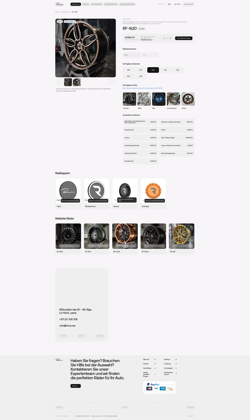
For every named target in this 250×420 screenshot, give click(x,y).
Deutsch (160, 4)
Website (58, 12)
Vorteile (145, 364)
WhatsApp (63, 335)
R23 (128, 76)
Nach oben (190, 416)
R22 (177, 70)
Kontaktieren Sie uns (111, 4)
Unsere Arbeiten (96, 4)
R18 (128, 70)
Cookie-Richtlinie (96, 416)
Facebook (81, 335)
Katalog (74, 386)
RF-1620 (75, 12)
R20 (153, 70)
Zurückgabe (168, 368)
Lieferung (167, 364)
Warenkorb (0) (189, 4)
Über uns (85, 4)
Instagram (100, 335)
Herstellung (147, 368)
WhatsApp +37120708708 (154, 88)
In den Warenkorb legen (184, 38)
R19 (141, 70)
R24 (140, 76)
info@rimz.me (67, 325)
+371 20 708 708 (68, 319)
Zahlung (167, 359)
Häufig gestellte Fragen (127, 4)
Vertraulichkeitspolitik (82, 416)
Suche (178, 4)
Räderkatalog (76, 4)
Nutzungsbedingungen (110, 416)
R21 (165, 70)
